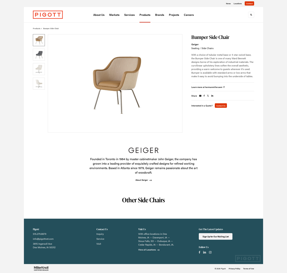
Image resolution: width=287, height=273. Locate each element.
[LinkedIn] (204, 252)
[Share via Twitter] (208, 96)
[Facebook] (199, 252)
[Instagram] (210, 252)
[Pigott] (48, 15)
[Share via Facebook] (204, 96)
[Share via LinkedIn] (212, 96)
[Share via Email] (200, 96)
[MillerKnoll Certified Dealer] (41, 268)
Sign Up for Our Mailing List (216, 236)
